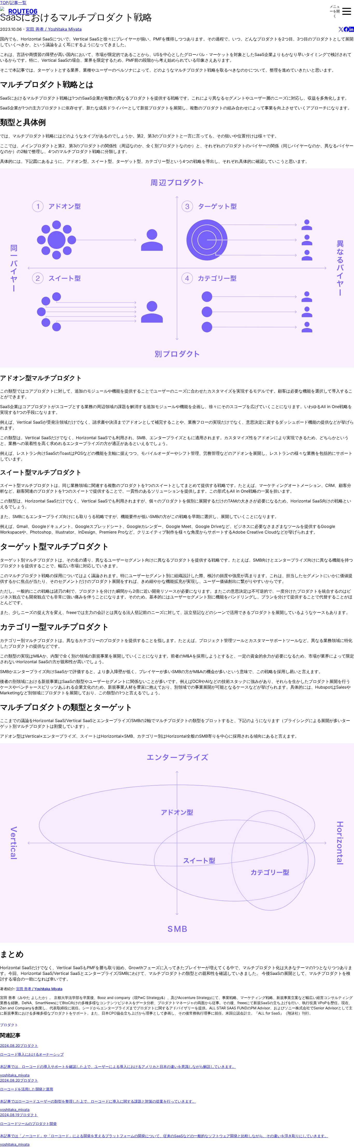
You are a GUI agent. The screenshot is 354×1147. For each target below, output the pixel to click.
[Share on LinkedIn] (351, 29)
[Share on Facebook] (346, 29)
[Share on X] (341, 29)
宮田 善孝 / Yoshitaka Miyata (54, 29)
